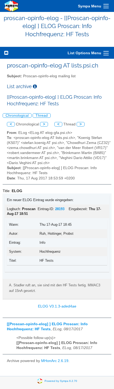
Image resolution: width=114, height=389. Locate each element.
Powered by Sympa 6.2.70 (61, 380)
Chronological (17, 115)
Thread (42, 115)
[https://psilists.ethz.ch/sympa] (11, 6)
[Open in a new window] (35, 86)
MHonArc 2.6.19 (54, 361)
